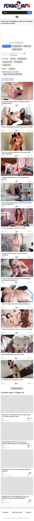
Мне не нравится (12, 43)
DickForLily (12, 68)
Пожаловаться (17, 46)
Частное (13, 58)
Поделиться (27, 46)
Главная (5, 512)
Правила (28, 512)
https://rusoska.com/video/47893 (12, 74)
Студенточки (6, 65)
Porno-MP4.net (14, 518)
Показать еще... (17, 388)
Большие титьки (7, 62)
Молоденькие (18, 62)
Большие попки (22, 58)
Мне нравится (10, 43)
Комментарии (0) (17, 49)
